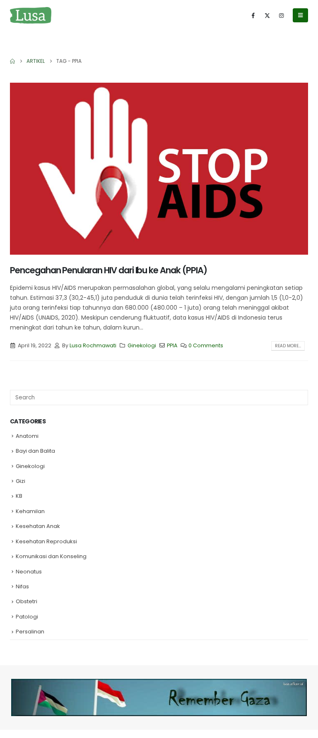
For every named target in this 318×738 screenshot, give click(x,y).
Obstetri (26, 601)
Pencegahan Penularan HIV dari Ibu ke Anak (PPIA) (108, 270)
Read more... (288, 346)
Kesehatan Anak (38, 526)
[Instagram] (281, 15)
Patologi (27, 617)
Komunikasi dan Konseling (51, 556)
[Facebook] (253, 15)
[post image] (159, 169)
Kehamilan (30, 511)
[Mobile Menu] (300, 15)
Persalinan (30, 631)
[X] (267, 15)
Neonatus (29, 572)
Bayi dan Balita (35, 451)
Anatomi (27, 436)
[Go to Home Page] (12, 61)
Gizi (20, 481)
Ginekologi (142, 345)
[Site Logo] (30, 15)
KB (19, 496)
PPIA (172, 345)
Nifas (22, 586)
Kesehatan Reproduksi (46, 541)
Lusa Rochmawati (93, 345)
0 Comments (205, 345)
